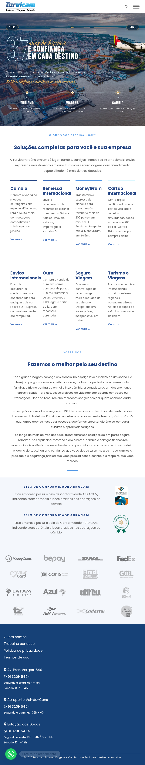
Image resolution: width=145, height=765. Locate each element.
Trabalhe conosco (19, 643)
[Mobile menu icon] (136, 6)
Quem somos (15, 636)
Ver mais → (17, 239)
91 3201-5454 (19, 676)
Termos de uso (16, 657)
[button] (11, 754)
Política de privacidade (23, 650)
